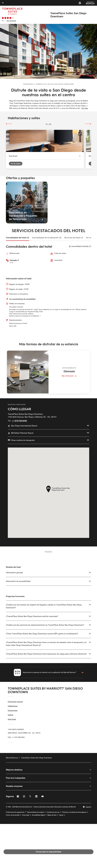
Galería (10, 715)
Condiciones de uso (53, 812)
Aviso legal (12, 719)
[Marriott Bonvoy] (89, 2)
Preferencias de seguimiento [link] (15, 812)
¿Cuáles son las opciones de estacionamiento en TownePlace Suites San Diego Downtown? (45, 625)
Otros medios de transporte (23, 440)
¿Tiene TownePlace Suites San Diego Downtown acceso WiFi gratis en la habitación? (42, 634)
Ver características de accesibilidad (22, 299)
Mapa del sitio (52, 815)
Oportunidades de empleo (35, 812)
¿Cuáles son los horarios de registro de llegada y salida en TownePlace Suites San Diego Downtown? (44, 606)
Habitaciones (13, 706)
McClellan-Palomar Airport (22, 433)
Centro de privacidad (13, 815)
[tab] (17, 237)
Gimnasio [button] (13, 260)
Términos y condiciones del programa (74, 812)
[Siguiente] (88, 124)
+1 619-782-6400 (19, 421)
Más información (68, 376)
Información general (14, 572)
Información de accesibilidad (18, 581)
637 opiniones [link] (11, 21)
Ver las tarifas (15, 164)
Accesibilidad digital (38, 815)
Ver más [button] (85, 108)
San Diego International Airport (24, 426)
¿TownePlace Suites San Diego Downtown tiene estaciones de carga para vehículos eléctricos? (46, 654)
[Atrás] (9, 124)
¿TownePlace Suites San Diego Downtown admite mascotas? (32, 616)
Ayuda (61, 815)
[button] (80, 3)
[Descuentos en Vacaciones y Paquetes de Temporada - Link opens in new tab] (27, 202)
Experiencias (12, 710)
